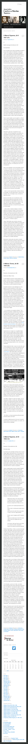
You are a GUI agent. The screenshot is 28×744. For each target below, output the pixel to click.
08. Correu (6, 733)
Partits (5, 258)
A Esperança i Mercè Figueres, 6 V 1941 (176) (13, 717)
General (10, 257)
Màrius (23, 257)
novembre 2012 (7, 697)
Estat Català (6, 351)
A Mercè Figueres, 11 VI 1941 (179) (10, 713)
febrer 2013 (6, 693)
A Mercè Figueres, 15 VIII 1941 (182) (11, 709)
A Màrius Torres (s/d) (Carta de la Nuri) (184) (12, 706)
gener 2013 (6, 694)
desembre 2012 (7, 696)
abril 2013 (5, 690)
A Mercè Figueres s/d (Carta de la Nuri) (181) (12, 710)
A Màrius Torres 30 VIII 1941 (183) (10, 708)
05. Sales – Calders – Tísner (9, 729)
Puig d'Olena (16, 630)
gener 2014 (6, 679)
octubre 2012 (6, 699)
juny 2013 (5, 688)
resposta (22, 431)
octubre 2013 (6, 683)
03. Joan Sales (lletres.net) (9, 726)
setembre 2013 (6, 685)
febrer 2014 (6, 678)
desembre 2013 (7, 681)
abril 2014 (5, 675)
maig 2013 (6, 689)
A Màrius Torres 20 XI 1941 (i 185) (10, 705)
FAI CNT (10, 431)
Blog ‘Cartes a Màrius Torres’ (16, 24)
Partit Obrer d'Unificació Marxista (15, 629)
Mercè (8, 629)
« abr (8, 670)
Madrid (20, 257)
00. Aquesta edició (7, 722)
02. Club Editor (7, 725)
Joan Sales (11, 11)
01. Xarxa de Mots (7, 723)
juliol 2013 (6, 686)
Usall (19, 431)
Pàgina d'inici (6, 24)
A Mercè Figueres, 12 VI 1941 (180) (10, 712)
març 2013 (6, 692)
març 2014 (6, 677)
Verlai (20, 630)
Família (5, 629)
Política (7, 258)
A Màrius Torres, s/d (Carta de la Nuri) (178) (12, 714)
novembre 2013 (7, 682)
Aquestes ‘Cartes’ (14, 738)
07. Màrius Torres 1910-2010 (9, 732)
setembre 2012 (6, 700)
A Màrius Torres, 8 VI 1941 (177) (10, 716)
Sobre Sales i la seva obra (8, 27)
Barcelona (20, 430)
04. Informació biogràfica (9, 727)
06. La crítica (6, 730)
